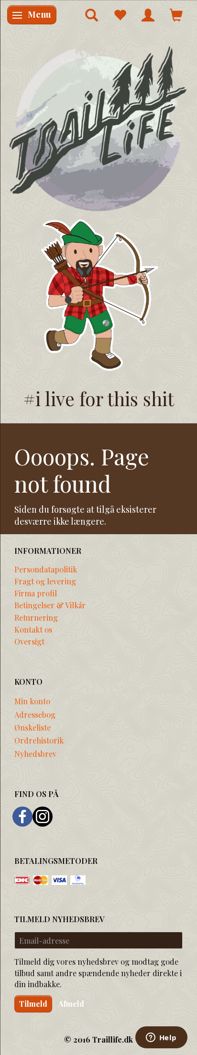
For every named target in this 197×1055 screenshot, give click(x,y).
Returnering (36, 617)
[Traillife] (98, 128)
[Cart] (176, 14)
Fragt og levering (45, 581)
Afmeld (71, 1004)
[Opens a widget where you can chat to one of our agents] (161, 1038)
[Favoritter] (119, 14)
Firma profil (35, 593)
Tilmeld (33, 1004)
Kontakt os (33, 629)
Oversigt (29, 641)
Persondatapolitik (45, 569)
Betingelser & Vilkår (50, 605)
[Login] (148, 14)
